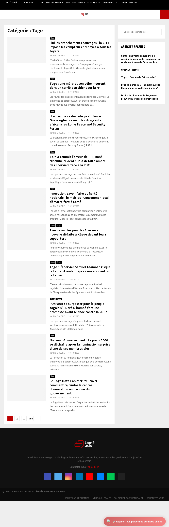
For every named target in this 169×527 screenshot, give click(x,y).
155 (31, 418)
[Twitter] (58, 476)
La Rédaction (59, 279)
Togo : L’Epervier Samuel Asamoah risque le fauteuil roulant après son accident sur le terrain (80, 271)
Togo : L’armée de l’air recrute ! (138, 77)
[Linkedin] (79, 476)
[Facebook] (47, 476)
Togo (52, 38)
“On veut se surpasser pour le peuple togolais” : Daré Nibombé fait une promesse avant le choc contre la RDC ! (78, 308)
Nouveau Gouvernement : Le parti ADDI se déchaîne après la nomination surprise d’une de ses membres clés (80, 344)
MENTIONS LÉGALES (75, 2)
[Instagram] (68, 476)
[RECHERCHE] (158, 32)
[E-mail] (100, 476)
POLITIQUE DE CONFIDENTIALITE (102, 2)
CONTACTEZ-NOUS (128, 2)
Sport (53, 225)
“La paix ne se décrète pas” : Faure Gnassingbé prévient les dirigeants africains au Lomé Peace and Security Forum (77, 122)
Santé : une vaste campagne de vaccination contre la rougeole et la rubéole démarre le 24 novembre (140, 59)
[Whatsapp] (111, 476)
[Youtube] (89, 476)
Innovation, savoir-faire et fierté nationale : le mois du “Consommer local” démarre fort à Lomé (80, 198)
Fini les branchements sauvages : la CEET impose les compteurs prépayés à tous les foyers (80, 47)
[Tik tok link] (166, 7)
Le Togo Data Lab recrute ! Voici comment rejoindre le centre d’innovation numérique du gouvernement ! (73, 387)
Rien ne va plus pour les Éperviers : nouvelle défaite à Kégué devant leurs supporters (78, 234)
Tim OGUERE (59, 55)
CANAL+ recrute (130, 70)
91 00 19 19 (93, 467)
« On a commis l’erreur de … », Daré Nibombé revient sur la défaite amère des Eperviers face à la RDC (78, 161)
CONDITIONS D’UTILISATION (51, 2)
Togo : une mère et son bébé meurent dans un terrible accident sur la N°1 (77, 86)
